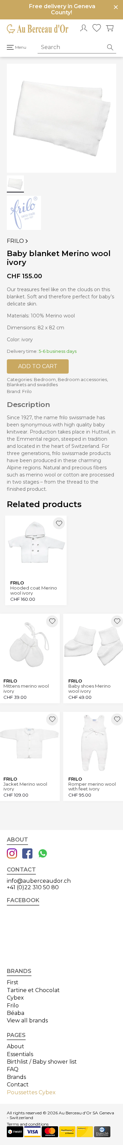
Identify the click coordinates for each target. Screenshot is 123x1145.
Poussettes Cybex (31, 1092)
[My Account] (83, 28)
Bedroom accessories (82, 379)
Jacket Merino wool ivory (25, 786)
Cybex (15, 997)
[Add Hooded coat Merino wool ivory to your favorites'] (59, 523)
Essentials (20, 1054)
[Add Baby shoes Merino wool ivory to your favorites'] (117, 621)
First (12, 982)
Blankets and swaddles (32, 384)
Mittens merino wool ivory (26, 688)
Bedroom (45, 379)
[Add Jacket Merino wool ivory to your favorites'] (52, 719)
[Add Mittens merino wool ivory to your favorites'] (52, 621)
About (15, 1046)
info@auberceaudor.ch (39, 881)
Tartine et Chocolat (33, 990)
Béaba (15, 1013)
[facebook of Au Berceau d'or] (27, 854)
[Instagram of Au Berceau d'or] (12, 854)
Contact (18, 1084)
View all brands (27, 1020)
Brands (16, 1077)
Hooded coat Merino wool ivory (33, 590)
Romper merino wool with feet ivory (92, 786)
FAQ (12, 1069)
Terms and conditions (28, 1124)
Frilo (18, 241)
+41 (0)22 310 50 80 (33, 887)
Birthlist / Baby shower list (42, 1061)
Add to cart (37, 366)
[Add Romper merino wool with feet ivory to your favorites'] (117, 719)
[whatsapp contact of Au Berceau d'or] (43, 854)
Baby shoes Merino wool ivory (89, 688)
